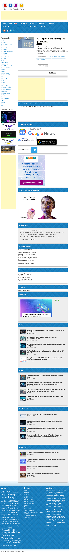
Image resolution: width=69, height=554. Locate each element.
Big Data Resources (29, 501)
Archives (20, 290)
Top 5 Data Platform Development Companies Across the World (46, 460)
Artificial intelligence (16, 492)
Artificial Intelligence (6, 44)
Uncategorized (5, 104)
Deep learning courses (23, 273)
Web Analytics (15, 542)
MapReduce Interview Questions (26, 263)
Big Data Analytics (11, 496)
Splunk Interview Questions (25, 259)
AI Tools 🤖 (24, 23)
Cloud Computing (61, 56)
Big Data (31, 24)
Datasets (36, 26)
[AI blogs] (37, 219)
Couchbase (4, 60)
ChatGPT (3, 55)
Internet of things (5, 85)
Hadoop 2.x (4, 514)
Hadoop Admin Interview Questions (27, 254)
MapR (17, 519)
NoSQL (4, 533)
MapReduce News (47, 57)
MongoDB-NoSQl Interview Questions (27, 257)
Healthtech (4, 78)
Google (3, 71)
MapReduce (6, 521)
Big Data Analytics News (14, 34)
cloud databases (6, 505)
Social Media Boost (29, 510)
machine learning (8, 519)
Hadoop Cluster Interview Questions (27, 252)
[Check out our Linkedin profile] (14, 30)
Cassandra (4, 53)
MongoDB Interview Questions (25, 255)
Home (4, 23)
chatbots (15, 501)
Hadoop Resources (12, 515)
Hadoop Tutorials (5, 75)
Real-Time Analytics (9, 537)
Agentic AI (4, 40)
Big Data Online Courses (24, 277)
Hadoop (51, 24)
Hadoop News (39, 57)
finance (3, 512)
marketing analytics (11, 523)
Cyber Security (5, 62)
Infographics (4, 84)
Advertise (18, 26)
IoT (14, 517)
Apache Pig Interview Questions (26, 260)
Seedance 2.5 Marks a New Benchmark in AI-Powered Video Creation (38, 234)
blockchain (11, 500)
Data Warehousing (14, 510)
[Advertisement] (34, 15)
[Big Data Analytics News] (15, 9)
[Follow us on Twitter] (11, 30)
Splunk (3, 102)
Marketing (4, 91)
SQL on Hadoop (4, 542)
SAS (2, 100)
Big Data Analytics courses (25, 279)
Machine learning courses (24, 274)
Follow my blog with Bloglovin (9, 545)
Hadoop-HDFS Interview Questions (27, 251)
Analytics (51, 56)
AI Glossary (27, 494)
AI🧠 (15, 24)
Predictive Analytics (40, 59)
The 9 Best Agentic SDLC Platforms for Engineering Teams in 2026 (37, 236)
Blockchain (4, 49)
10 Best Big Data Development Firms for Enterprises (42, 466)
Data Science (41, 24)
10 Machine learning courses (25, 280)
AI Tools (43, 26)
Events (26, 507)
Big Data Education (29, 498)
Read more (53, 525)
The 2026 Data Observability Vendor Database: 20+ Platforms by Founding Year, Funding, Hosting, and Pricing (46, 390)
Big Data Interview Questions (25, 249)
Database (4, 508)
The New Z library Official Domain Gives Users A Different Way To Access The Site (42, 232)
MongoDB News (55, 57)
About (10, 23)
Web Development (6, 105)
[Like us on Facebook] (7, 30)
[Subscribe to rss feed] (4, 30)
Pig (2, 96)
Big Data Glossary (6, 27)
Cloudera (3, 58)
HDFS (8, 517)
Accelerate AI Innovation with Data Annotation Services (43, 453)
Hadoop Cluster (11, 514)
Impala (3, 82)
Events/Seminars (5, 67)
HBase (3, 76)
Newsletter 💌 (27, 26)
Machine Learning (6, 87)
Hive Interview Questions (24, 262)
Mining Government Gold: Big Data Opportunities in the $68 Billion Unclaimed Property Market (44, 358)
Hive (2, 80)
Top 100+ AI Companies (30, 515)
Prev (40, 65)
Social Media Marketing (16, 540)
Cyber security (11, 507)
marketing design (7, 526)
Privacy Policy (27, 508)
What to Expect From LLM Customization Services (33, 230)
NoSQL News (62, 57)
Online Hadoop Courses (24, 276)
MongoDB (11, 530)
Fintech (3, 69)
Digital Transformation (7, 66)
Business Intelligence (7, 51)
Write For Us (27, 517)
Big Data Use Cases (6, 47)
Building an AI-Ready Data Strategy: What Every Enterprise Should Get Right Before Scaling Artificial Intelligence (44, 383)
